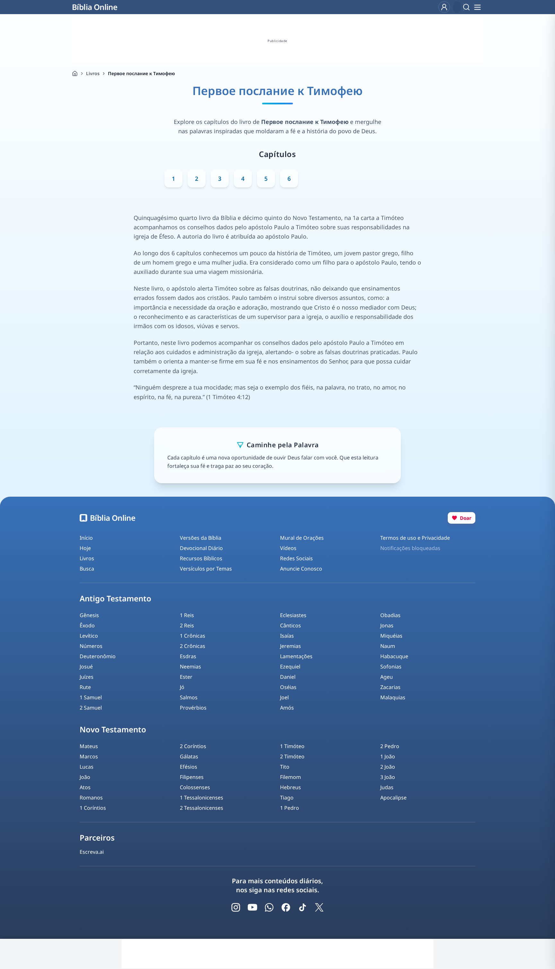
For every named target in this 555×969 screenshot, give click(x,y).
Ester (186, 676)
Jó (182, 687)
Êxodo (87, 625)
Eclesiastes (293, 615)
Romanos (91, 797)
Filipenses (192, 777)
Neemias (190, 666)
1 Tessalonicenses (201, 797)
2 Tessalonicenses (201, 807)
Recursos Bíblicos (201, 558)
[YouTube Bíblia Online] (252, 907)
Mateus (89, 746)
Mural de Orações (302, 537)
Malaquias (392, 697)
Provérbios (193, 707)
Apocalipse (393, 797)
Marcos (89, 756)
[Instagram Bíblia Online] (236, 907)
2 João (387, 766)
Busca (87, 568)
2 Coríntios (193, 746)
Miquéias (391, 635)
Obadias (390, 615)
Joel (284, 697)
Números (91, 646)
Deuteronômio (98, 656)
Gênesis (89, 615)
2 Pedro (389, 746)
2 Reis (187, 625)
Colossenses (195, 787)
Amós (287, 707)
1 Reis (187, 615)
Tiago (287, 797)
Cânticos (290, 625)
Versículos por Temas (206, 568)
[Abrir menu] (477, 7)
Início (86, 537)
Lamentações (296, 656)
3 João (387, 777)
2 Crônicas (192, 646)
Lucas (86, 766)
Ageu (386, 676)
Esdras (188, 656)
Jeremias (290, 646)
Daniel (287, 676)
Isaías (287, 635)
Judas (386, 787)
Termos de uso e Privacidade (415, 537)
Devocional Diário (201, 548)
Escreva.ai (92, 851)
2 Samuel (91, 707)
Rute (85, 687)
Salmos (189, 697)
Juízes (86, 676)
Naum (387, 646)
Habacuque (394, 656)
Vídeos (288, 548)
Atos (85, 787)
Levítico (89, 635)
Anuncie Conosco (301, 568)
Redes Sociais (296, 558)
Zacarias (390, 687)
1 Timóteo (292, 746)
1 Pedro (289, 807)
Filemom (290, 777)
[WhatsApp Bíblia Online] (269, 907)
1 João (387, 756)
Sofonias (390, 666)
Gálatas (189, 756)
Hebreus (290, 787)
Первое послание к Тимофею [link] (141, 73)
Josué (86, 666)
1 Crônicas (192, 635)
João (85, 777)
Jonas (386, 625)
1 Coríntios (93, 807)
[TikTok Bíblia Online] (302, 907)
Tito (284, 766)
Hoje (85, 548)
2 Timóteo (292, 756)
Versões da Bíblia (200, 537)
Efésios (188, 766)
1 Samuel (91, 697)
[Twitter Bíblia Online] (319, 907)
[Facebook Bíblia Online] (286, 907)
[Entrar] (444, 7)
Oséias (288, 687)
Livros (93, 73)
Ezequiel (290, 666)
